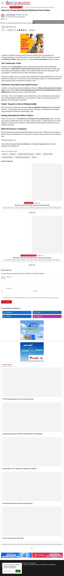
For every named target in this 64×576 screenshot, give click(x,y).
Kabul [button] (18, 571)
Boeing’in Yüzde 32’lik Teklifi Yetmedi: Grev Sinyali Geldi (32, 205)
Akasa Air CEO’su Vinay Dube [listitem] (25, 154)
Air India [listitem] (4, 154)
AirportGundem (10, 15)
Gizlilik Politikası (7, 571)
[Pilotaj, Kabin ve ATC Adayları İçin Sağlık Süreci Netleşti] (32, 454)
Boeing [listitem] (38, 154)
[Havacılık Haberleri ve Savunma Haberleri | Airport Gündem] (18, 3)
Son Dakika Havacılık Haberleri (28, 255)
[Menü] (2, 3)
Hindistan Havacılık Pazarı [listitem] (22, 157)
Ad (2, 291)
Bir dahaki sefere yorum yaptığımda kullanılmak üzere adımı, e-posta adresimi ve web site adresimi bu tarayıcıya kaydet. (30, 297)
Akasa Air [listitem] (12, 154)
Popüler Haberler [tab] (7, 364)
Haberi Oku (32, 212)
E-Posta (35, 291)
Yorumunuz (9, 277)
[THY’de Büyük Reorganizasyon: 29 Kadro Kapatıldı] (32, 384)
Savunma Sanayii (38, 144)
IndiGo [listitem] (34, 157)
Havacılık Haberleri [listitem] (7, 157)
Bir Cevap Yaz (6, 270)
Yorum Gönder (6, 302)
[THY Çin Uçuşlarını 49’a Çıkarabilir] (32, 523)
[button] (22, 7)
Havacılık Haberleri (23, 144)
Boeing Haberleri (29, 203)
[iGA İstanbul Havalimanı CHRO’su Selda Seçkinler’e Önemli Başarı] (32, 419)
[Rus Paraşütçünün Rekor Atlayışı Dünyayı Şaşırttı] (32, 488)
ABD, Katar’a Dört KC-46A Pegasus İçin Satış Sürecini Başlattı (32, 258)
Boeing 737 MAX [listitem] (47, 154)
